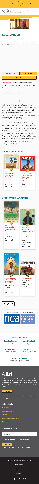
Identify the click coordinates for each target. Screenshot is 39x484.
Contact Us (7, 391)
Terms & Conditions (19, 469)
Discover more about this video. (13, 93)
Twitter (19, 479)
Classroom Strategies (8, 411)
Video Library (6, 422)
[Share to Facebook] (4, 304)
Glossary (4, 415)
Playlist (20, 78)
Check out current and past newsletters (16, 447)
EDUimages (5, 398)
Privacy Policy (19, 464)
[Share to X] (8, 304)
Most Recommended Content (10, 418)
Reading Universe (16, 359)
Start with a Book (27, 342)
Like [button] (36, 303)
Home (3, 44)
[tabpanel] (19, 60)
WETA (3, 385)
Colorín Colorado (10, 351)
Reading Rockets (10, 342)
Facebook (14, 479)
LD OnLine (28, 351)
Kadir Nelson (6, 83)
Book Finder (5, 407)
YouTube (24, 479)
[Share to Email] (12, 304)
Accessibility (19, 473)
